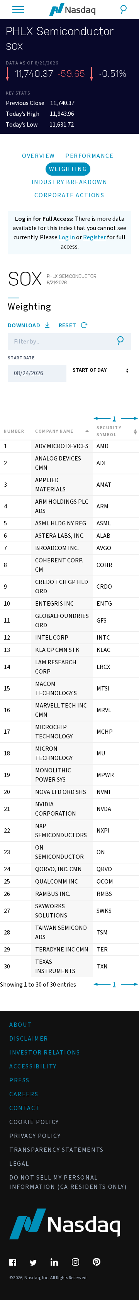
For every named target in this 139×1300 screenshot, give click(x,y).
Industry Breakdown (70, 182)
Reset (68, 325)
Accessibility (33, 1066)
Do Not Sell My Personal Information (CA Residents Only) (68, 1182)
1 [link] (114, 419)
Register (94, 237)
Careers (23, 1094)
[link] (100, 419)
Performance (89, 156)
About (20, 1025)
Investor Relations (44, 1052)
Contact (24, 1108)
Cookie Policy (34, 1122)
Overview (38, 156)
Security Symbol (109, 431)
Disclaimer (28, 1038)
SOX (14, 46)
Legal (19, 1164)
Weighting (68, 169)
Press (19, 1080)
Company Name (54, 431)
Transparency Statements (56, 1150)
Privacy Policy (35, 1136)
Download (25, 325)
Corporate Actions (69, 195)
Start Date (21, 358)
